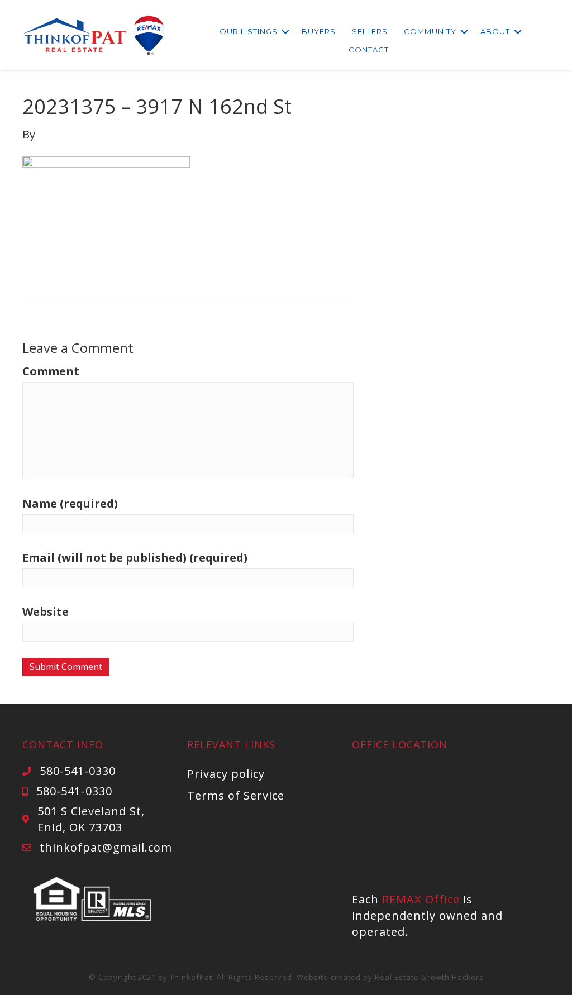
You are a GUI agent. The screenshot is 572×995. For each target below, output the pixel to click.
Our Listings (249, 31)
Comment (50, 371)
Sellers (370, 31)
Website (45, 611)
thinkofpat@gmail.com (106, 847)
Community (430, 31)
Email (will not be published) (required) (134, 557)
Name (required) (70, 503)
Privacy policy (226, 773)
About (495, 31)
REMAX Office (421, 899)
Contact (369, 49)
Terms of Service (235, 795)
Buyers (319, 31)
